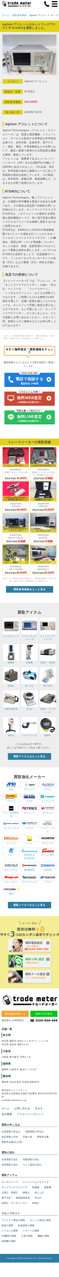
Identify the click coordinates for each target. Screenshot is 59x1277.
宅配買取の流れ (31, 1159)
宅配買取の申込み (34, 1131)
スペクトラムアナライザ (36, 1182)
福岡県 (7, 1063)
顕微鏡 (35, 1187)
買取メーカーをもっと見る (29, 905)
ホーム (5, 15)
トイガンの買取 (10, 1230)
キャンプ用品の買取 (40, 1220)
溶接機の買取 (9, 1241)
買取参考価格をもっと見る (30, 589)
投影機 (47, 1187)
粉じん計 (39, 1192)
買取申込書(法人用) (12, 1142)
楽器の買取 (7, 1225)
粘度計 (35, 1203)
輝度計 (26, 1192)
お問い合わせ (22, 1108)
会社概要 (7, 1114)
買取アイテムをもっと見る (29, 756)
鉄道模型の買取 (26, 1225)
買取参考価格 (19, 15)
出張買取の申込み (11, 1131)
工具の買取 (27, 1236)
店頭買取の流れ (10, 1164)
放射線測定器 (23, 1197)
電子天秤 (6, 1197)
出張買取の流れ (10, 1159)
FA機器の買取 (9, 1236)
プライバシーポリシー (30, 1114)
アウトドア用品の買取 (13, 1220)
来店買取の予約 (10, 1137)
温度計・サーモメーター (15, 1203)
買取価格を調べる (15, 1013)
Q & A (38, 1108)
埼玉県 (7, 1035)
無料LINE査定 (43, 1013)
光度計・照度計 (10, 1192)
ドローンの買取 (31, 1230)
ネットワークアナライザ (15, 1187)
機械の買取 (43, 1236)
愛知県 (7, 1076)
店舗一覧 (27, 1137)
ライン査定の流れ (32, 1164)
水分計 (38, 1197)
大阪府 (7, 1051)
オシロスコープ (10, 1182)
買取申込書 (43, 1137)
